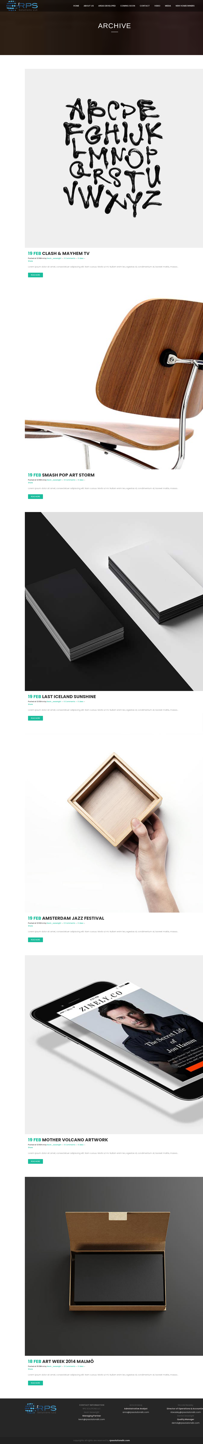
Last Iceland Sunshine (69, 696)
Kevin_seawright (54, 258)
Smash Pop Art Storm (68, 475)
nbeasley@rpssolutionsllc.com (185, 1412)
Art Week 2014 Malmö (68, 1361)
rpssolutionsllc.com (120, 1440)
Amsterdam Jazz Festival (73, 918)
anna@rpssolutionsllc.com (135, 1412)
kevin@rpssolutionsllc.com (92, 1419)
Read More (35, 275)
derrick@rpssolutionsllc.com (186, 1423)
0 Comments (69, 258)
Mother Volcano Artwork (75, 1140)
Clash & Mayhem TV (65, 253)
